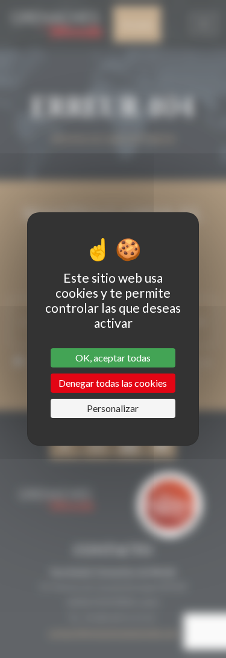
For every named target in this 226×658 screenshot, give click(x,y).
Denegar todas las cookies (112, 383)
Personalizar (113, 408)
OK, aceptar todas (113, 357)
